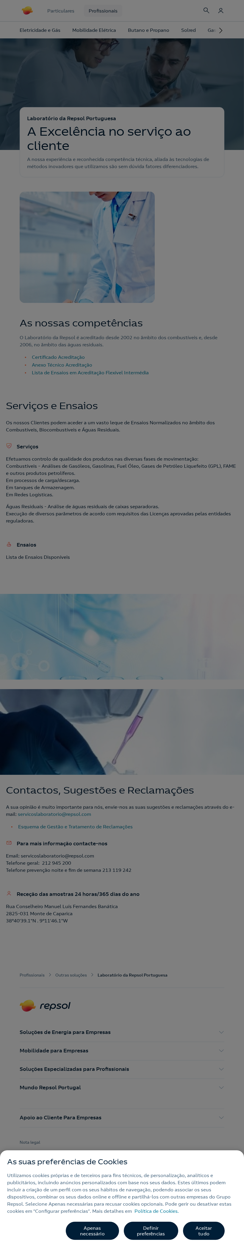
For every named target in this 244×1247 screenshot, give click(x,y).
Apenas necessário (92, 1231)
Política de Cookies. (156, 1211)
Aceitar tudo (203, 1231)
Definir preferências (151, 1231)
